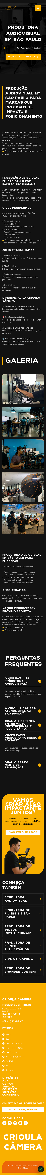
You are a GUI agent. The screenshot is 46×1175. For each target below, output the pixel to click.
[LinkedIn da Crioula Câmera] (15, 1123)
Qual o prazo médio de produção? (16, 765)
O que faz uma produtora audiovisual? (17, 681)
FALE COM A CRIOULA (22, 832)
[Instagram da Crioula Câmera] (4, 1123)
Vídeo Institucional (14, 1043)
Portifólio (10, 1061)
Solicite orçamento (23, 1110)
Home (6, 48)
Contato (9, 1070)
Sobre (8, 1039)
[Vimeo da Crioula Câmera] (10, 1123)
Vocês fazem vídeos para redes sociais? (21, 738)
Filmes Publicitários (14, 1048)
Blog (8, 1066)
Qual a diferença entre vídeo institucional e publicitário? (20, 725)
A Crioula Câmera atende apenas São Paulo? (20, 711)
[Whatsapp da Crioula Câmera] (26, 1123)
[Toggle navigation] (38, 8)
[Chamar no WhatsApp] (41, 1169)
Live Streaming (12, 1052)
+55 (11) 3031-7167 (12, 1021)
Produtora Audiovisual (15, 1057)
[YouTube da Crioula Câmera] (20, 1123)
